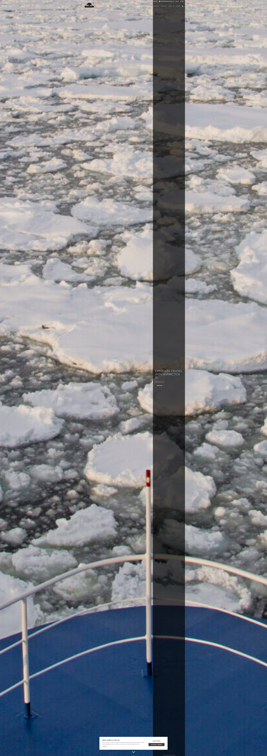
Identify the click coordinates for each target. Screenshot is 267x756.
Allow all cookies (156, 744)
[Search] (182, 6)
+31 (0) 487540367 (152, 1)
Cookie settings (156, 740)
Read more (160, 385)
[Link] (89, 5)
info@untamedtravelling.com (167, 1)
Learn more (104, 746)
